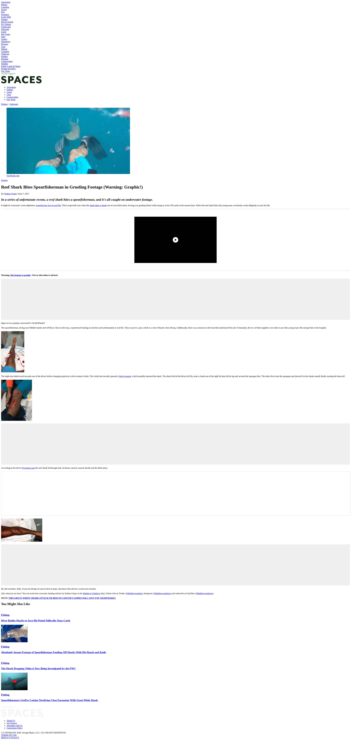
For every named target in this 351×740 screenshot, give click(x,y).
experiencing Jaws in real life (48, 205)
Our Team (5, 71)
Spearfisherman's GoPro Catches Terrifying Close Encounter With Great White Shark (49, 700)
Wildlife (4, 64)
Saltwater (5, 29)
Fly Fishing (6, 24)
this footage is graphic (21, 275)
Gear (3, 46)
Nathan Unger (10, 194)
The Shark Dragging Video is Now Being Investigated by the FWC (38, 668)
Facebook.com (13, 176)
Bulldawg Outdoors (91, 593)
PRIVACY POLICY (10, 737)
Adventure (5, 2)
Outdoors (5, 54)
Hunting (4, 59)
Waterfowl (5, 42)
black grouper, (125, 376)
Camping (5, 7)
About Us (11, 720)
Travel (4, 9)
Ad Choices (12, 723)
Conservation (7, 61)
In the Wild (6, 17)
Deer (3, 37)
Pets (3, 12)
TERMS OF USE (9, 735)
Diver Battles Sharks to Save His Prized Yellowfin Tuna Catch (35, 620)
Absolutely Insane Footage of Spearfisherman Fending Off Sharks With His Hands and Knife (53, 652)
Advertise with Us (14, 725)
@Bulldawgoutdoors (162, 593)
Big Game (5, 34)
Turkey (4, 39)
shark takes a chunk (98, 205)
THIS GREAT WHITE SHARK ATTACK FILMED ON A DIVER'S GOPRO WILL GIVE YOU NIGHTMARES (62, 598)
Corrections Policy (15, 728)
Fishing (4, 19)
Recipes (4, 44)
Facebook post (28, 468)
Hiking (4, 5)
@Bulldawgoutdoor (134, 593)
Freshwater (6, 27)
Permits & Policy (8, 69)
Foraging (5, 14)
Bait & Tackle (7, 22)
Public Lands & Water (10, 66)
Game (3, 32)
